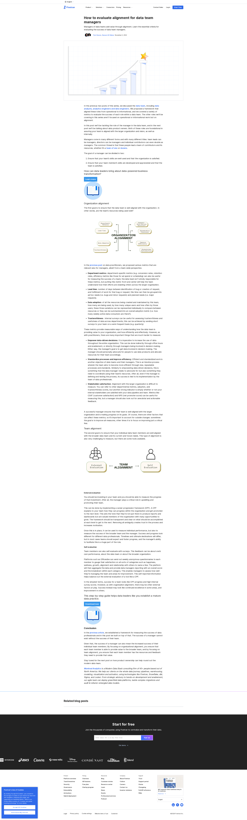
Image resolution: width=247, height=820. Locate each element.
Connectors (110, 7)
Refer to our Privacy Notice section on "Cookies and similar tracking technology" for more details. (18, 801)
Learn (103, 787)
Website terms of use (101, 813)
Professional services (108, 796)
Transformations (69, 781)
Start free (178, 7)
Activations (67, 793)
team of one (111, 148)
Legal (65, 813)
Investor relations (126, 790)
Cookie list (114, 813)
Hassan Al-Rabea (108, 35)
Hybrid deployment (70, 796)
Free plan (85, 784)
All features (86, 781)
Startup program (88, 787)
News (103, 790)
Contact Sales (158, 7)
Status (141, 784)
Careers (122, 784)
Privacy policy (74, 813)
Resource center (106, 784)
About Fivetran (125, 778)
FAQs (140, 793)
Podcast (104, 799)
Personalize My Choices (19, 812)
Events (103, 793)
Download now (92, 604)
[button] (69, 1)
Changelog (142, 787)
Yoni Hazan (97, 35)
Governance (68, 787)
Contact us (123, 787)
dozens (123, 148)
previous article (97, 632)
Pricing (118, 7)
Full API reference (145, 790)
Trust (140, 778)
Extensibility (68, 790)
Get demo (122, 745)
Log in (168, 7)
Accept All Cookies (19, 807)
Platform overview (70, 778)
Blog (102, 778)
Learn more (90, 179)
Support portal (143, 781)
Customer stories (107, 781)
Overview (85, 778)
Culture (122, 781)
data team (140, 106)
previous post (96, 265)
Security (66, 784)
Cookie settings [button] (87, 813)
